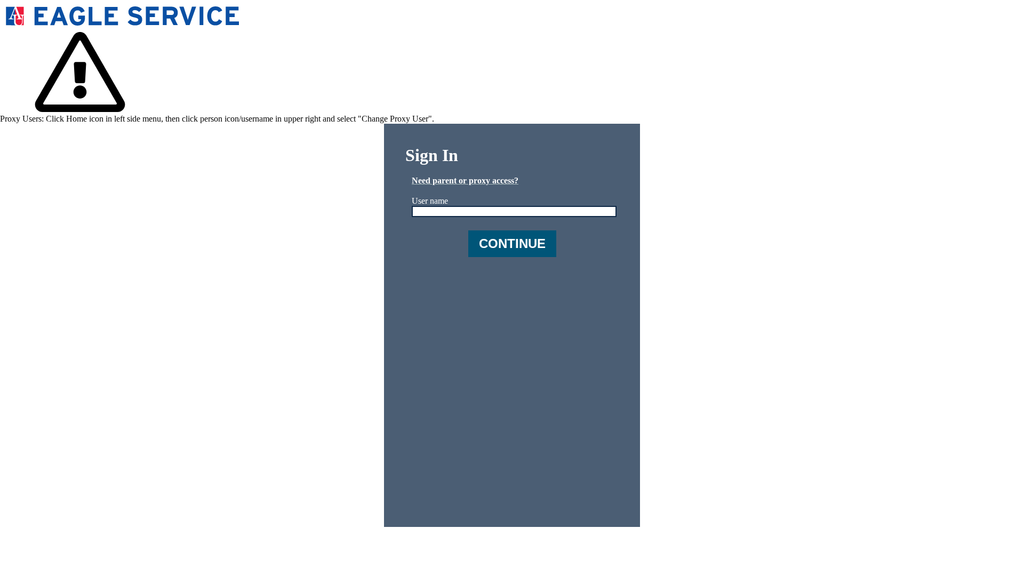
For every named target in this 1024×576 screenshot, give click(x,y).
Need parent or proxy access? (465, 180)
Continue (512, 243)
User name (430, 200)
